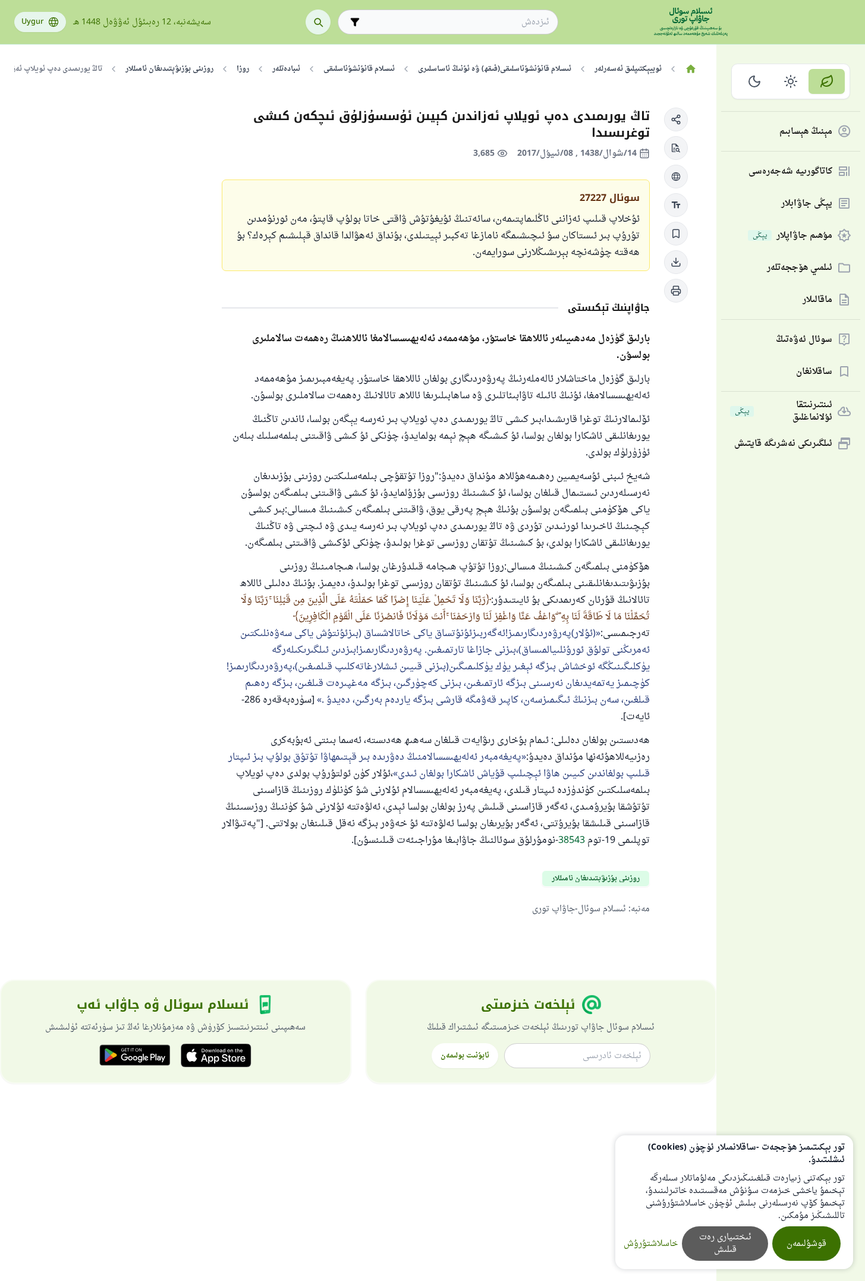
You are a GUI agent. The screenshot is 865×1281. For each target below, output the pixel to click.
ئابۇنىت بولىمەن (465, 1056)
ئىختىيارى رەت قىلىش (725, 1243)
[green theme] (827, 81)
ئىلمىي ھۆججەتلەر (799, 268)
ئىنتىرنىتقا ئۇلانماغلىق (783, 411)
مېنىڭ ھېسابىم (805, 132)
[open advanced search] (355, 22)
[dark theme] (755, 81)
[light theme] (791, 81)
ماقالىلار (817, 300)
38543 (571, 840)
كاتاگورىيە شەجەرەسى (790, 171)
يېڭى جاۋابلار (806, 204)
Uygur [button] (32, 22)
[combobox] (456, 22)
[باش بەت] (690, 69)
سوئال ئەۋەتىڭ (804, 340)
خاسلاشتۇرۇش (651, 1244)
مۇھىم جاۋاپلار (792, 236)
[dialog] (734, 1202)
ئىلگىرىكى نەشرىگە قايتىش (783, 444)
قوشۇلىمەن (806, 1244)
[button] (676, 119)
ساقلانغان (814, 372)
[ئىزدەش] (318, 22)
